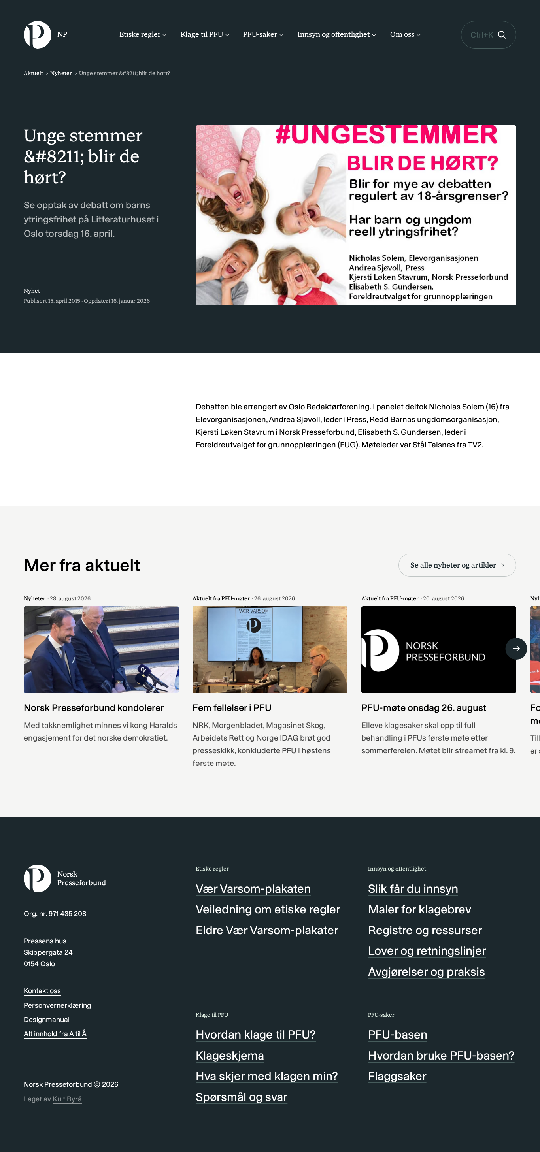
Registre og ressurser (425, 930)
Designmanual (47, 1019)
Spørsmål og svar (241, 1097)
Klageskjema (230, 1055)
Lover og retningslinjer (427, 951)
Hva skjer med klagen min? (267, 1076)
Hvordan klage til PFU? (256, 1035)
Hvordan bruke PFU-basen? (441, 1055)
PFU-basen (397, 1035)
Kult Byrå (67, 1099)
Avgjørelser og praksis (426, 972)
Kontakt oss (42, 990)
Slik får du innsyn (413, 889)
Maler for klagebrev (419, 909)
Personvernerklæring (57, 1005)
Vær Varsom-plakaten (253, 889)
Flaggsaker (397, 1076)
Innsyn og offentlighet (334, 34)
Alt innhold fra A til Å (55, 1033)
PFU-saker (260, 34)
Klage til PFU (202, 34)
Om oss (402, 34)
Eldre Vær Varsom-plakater (267, 930)
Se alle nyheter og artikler (453, 565)
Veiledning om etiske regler (268, 909)
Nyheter (61, 73)
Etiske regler (139, 34)
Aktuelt (33, 73)
